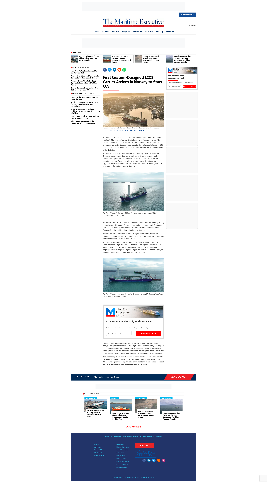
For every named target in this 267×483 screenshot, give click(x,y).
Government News (122, 461)
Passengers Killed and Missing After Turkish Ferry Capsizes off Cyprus (85, 77)
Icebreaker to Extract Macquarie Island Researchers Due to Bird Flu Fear (121, 59)
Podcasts (115, 32)
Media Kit (192, 26)
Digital (101, 377)
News (96, 444)
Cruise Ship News (122, 450)
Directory (159, 32)
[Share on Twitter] (110, 70)
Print (95, 377)
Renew (117, 377)
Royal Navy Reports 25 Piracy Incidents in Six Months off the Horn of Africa (85, 111)
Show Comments (133, 427)
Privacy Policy (148, 436)
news (96, 32)
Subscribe (170, 32)
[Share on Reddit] (119, 70)
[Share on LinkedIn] (114, 70)
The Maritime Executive (135, 130)
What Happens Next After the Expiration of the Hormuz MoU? (83, 122)
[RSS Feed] (158, 460)
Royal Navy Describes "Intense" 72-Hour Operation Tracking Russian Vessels (182, 59)
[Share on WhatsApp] (124, 70)
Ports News (120, 453)
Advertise (149, 32)
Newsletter (137, 32)
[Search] (73, 15)
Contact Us (137, 436)
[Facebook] (144, 460)
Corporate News (121, 467)
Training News (121, 459)
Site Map (159, 436)
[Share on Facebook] (105, 70)
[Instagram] (163, 460)
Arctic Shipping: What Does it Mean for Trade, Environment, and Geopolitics (85, 104)
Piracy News (120, 444)
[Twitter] (154, 460)
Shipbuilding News (122, 447)
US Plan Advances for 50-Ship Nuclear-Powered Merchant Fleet (89, 58)
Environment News (122, 464)
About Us (108, 436)
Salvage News (120, 456)
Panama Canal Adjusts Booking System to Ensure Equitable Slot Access (84, 83)
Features (105, 32)
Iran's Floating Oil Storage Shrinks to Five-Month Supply (85, 117)
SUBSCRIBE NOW (187, 15)
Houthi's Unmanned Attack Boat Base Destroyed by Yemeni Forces (151, 59)
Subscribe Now (148, 333)
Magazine (126, 32)
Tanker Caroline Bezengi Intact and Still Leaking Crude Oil (85, 89)
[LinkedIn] (149, 460)
